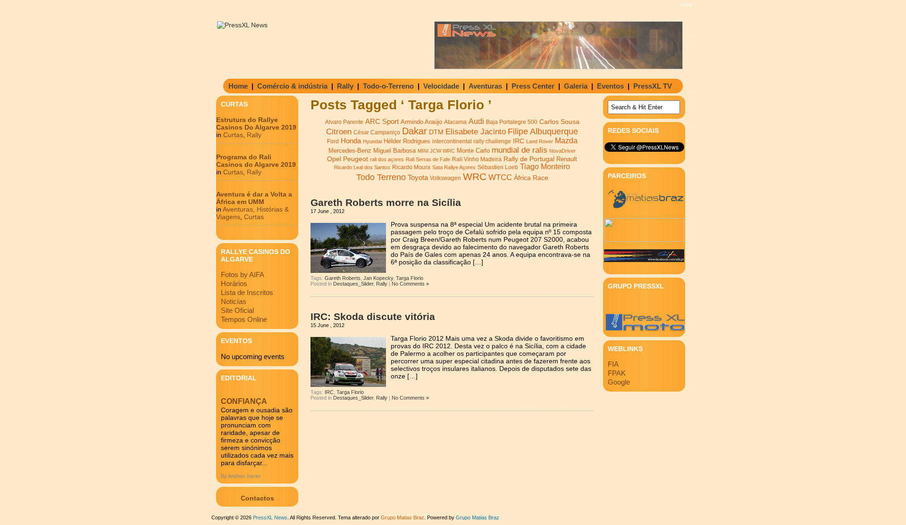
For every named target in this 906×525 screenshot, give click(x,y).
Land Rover (539, 141)
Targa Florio (409, 278)
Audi (476, 121)
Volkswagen (445, 178)
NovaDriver (562, 151)
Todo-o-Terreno (388, 86)
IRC (518, 141)
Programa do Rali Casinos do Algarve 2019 (256, 160)
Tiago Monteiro (545, 167)
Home (238, 86)
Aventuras (485, 86)
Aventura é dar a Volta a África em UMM (254, 197)
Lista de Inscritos (247, 292)
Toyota (418, 177)
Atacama (455, 122)
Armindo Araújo (421, 121)
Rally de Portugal (528, 159)
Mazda (566, 141)
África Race (531, 177)
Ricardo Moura (411, 167)
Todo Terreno (381, 177)
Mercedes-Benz (349, 150)
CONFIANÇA (244, 401)
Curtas (233, 135)
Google (619, 382)
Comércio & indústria (292, 86)
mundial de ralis (519, 150)
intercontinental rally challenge (471, 141)
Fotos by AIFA (242, 275)
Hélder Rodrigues (407, 141)
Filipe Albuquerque (543, 131)
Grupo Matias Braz (477, 517)
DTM (436, 132)
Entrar (686, 4)
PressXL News (270, 517)
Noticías (233, 301)
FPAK (617, 373)
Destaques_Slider (353, 284)
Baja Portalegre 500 (511, 122)
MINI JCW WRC (436, 151)
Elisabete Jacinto (475, 131)
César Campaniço (376, 132)
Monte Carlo (473, 151)
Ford (333, 141)
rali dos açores (387, 159)
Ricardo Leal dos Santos (362, 167)
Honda (351, 141)
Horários (234, 283)
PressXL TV (652, 86)
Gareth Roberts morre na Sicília (385, 202)
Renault (566, 159)
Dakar (414, 131)
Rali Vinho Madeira (477, 159)
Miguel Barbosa (394, 151)
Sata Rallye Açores (454, 167)
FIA (613, 364)
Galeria (575, 86)
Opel (334, 159)
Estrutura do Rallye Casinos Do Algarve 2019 (256, 123)
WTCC (500, 177)
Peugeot (355, 159)
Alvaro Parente (344, 122)
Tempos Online (244, 319)
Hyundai (372, 141)
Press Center (533, 86)
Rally (345, 86)
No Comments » (410, 284)
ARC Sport (382, 121)
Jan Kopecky (378, 278)
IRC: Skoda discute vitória (372, 316)
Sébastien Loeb (498, 167)
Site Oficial (237, 310)
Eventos (610, 86)
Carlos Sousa (559, 121)
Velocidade (441, 86)
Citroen (339, 131)
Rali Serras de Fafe (428, 159)
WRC (475, 176)
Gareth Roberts (343, 278)
